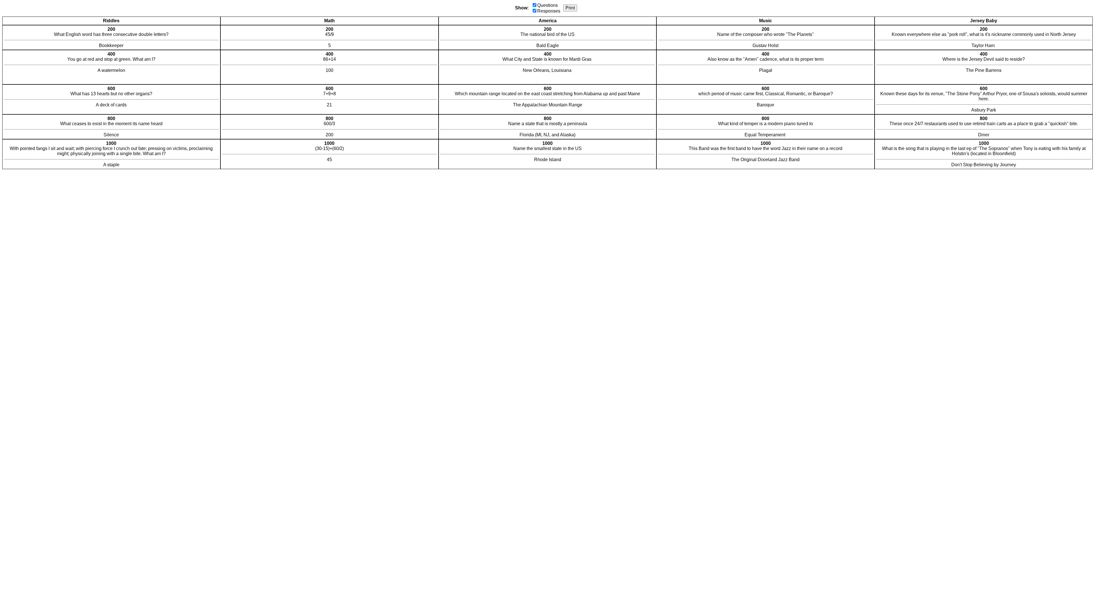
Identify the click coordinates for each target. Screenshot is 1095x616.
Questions (547, 5)
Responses (548, 11)
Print (570, 7)
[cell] (111, 37)
